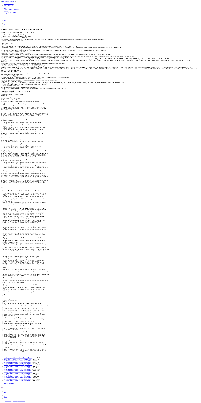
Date (5, 20)
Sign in (5, 13)
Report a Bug (8, 401)
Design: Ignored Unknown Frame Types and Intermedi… (18, 359)
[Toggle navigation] (15, 1)
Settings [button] (6, 11)
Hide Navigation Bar (9, 383)
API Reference (15, 9)
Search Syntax (7, 9)
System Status (21, 401)
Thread (5, 24)
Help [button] (5, 8)
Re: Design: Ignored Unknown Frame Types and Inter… (18, 358)
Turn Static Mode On (12, 12)
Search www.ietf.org (9, 4)
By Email (15, 401)
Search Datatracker (8, 5)
